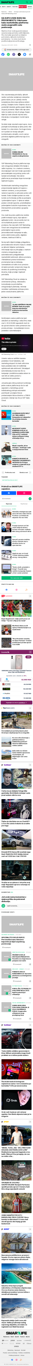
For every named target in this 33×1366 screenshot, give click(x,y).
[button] (30, 45)
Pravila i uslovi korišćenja (10, 1352)
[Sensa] (18, 1343)
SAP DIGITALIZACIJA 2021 (10, 480)
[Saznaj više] (30, 596)
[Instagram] (24, 493)
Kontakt (23, 1350)
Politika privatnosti (14, 1355)
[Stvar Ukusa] (5, 1343)
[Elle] (12, 1343)
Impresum (17, 1350)
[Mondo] (5, 1340)
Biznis (10, 11)
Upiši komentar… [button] (12, 906)
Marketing (10, 1350)
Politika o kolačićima (24, 1352)
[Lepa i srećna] (19, 1340)
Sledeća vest (24, 472)
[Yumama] (27, 1340)
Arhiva (22, 1355)
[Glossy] (29, 1343)
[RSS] (27, 590)
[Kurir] (13, 1340)
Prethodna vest (10, 472)
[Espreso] (16, 1346)
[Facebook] (8, 493)
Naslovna (4, 11)
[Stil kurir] (24, 1343)
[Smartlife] (7, 2)
